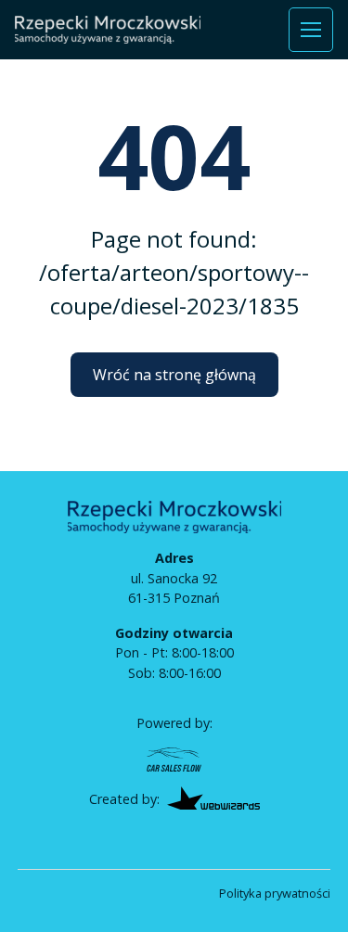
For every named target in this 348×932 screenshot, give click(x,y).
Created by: (124, 799)
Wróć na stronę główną (174, 374)
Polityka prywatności (274, 893)
